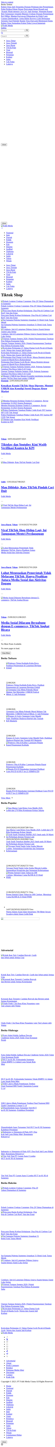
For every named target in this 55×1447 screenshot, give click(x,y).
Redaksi (9, 1377)
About (8, 1372)
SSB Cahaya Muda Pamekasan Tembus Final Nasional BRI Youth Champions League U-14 (25, 1113)
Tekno (8, 258)
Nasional (9, 233)
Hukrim (9, 247)
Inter (8, 235)
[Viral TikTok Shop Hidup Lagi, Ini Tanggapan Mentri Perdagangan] (20, 507)
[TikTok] (7, 1361)
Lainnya (9, 288)
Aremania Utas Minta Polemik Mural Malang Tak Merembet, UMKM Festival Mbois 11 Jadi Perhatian (27, 712)
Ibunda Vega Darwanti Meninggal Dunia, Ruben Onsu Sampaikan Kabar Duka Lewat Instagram (27, 22)
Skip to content (7, 2)
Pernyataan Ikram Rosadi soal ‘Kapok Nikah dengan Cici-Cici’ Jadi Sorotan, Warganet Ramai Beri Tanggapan (26, 11)
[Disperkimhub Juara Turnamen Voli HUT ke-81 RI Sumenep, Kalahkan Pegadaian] (20, 1119)
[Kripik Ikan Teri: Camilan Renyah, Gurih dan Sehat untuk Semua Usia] (20, 967)
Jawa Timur (11, 265)
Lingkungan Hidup (14, 1444)
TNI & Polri (11, 272)
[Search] (2, 33)
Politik (8, 240)
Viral (8, 274)
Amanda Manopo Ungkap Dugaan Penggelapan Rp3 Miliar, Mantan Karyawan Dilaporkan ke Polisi (27, 15)
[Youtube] (7, 1356)
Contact (9, 1384)
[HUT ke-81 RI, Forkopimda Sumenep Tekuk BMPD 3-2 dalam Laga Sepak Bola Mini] (20, 1073)
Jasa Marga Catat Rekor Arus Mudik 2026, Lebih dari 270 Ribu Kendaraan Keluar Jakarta (29, 831)
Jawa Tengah (11, 267)
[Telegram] (7, 1363)
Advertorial (10, 1370)
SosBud (9, 249)
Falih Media (6, 453)
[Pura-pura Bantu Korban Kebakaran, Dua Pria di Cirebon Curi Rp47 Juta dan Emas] (27, 313)
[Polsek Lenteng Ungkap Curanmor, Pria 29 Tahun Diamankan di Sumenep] (27, 304)
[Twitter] (7, 1349)
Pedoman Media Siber (15, 1379)
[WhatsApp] (7, 1358)
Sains (8, 284)
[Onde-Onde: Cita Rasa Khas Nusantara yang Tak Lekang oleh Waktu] (20, 1015)
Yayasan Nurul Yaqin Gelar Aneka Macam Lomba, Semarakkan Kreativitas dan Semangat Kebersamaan (27, 869)
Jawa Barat (10, 270)
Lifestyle (9, 254)
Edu (7, 244)
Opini (8, 1425)
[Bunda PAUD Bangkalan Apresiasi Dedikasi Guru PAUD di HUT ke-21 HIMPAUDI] (25, 771)
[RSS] (7, 1365)
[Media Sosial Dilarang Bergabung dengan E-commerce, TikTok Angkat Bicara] (20, 600)
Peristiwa (10, 1428)
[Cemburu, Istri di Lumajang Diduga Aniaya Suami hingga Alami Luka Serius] (27, 332)
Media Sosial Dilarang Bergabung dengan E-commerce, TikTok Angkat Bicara (25, 626)
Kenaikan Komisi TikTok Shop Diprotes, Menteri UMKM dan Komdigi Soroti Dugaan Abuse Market (27, 388)
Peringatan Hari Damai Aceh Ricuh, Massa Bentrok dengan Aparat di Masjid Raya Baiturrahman (25, 363)
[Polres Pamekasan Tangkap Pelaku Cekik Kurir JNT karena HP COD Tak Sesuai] (27, 412)
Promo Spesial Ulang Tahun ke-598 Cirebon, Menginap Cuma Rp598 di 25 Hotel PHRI (28, 895)
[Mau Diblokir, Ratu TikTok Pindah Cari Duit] (20, 462)
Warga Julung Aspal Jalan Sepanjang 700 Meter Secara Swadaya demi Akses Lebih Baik (28, 922)
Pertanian (10, 279)
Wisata (9, 261)
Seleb (8, 256)
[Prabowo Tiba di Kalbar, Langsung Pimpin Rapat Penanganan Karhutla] (25, 745)
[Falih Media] (7, 25)
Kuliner (9, 281)
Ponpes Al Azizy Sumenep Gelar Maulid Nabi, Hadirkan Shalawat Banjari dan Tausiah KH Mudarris (29, 739)
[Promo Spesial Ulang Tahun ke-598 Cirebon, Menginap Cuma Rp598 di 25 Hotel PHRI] (25, 877)
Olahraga (10, 251)
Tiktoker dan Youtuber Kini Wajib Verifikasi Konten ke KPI (24, 446)
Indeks (3, 28)
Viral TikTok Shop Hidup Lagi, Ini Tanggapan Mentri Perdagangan (24, 531)
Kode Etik (10, 1386)
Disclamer (10, 1382)
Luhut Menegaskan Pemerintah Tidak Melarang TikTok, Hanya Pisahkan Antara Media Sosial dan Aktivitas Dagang (26, 578)
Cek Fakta (10, 286)
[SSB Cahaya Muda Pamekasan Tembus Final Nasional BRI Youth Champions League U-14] (20, 1097)
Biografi (9, 277)
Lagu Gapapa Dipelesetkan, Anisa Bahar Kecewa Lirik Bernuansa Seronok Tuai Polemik (25, 18)
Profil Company (12, 1375)
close (4, 145)
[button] (27, 30)
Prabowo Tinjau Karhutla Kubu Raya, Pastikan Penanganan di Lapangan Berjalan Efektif (25, 686)
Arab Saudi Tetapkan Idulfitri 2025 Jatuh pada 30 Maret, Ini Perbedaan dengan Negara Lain (29, 842)
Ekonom (9, 242)
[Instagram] (7, 1351)
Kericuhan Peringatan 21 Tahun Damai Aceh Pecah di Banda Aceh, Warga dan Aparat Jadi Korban (26, 354)
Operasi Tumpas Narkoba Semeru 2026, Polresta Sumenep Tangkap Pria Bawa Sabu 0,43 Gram (24, 372)
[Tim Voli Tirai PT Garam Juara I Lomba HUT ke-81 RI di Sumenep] (20, 1168)
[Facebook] (7, 1346)
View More (6, 653)
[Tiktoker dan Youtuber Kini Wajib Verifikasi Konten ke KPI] (20, 422)
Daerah (9, 237)
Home (8, 1395)
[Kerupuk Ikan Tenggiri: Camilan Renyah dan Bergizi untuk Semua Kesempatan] (20, 991)
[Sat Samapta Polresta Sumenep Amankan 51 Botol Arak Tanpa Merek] (27, 322)
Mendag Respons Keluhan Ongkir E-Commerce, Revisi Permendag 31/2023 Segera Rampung (23, 406)
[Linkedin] (7, 1353)
